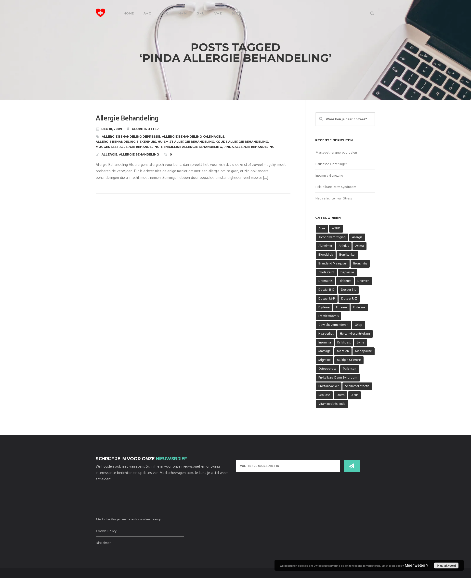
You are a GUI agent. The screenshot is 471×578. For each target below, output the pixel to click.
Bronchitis (360, 263)
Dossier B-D (326, 289)
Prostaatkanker (328, 386)
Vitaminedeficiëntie (331, 404)
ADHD (336, 228)
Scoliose (324, 395)
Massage (324, 351)
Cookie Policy (106, 531)
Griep (358, 325)
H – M (182, 13)
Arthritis (344, 246)
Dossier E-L (348, 289)
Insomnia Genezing (329, 176)
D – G (165, 13)
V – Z (218, 13)
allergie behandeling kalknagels (193, 136)
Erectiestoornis (328, 316)
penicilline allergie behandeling (191, 147)
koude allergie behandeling (242, 142)
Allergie (109, 154)
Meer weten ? (416, 565)
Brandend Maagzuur (332, 263)
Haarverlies (326, 333)
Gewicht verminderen (333, 325)
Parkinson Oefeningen (331, 164)
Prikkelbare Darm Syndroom (335, 187)
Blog (236, 13)
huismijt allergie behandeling (186, 142)
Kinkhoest (344, 342)
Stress (340, 395)
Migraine (324, 360)
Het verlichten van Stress (333, 198)
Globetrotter (145, 129)
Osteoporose (327, 368)
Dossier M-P (326, 298)
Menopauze (363, 351)
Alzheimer (325, 246)
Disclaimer (103, 543)
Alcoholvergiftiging (332, 237)
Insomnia (324, 342)
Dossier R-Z (349, 298)
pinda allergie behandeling (249, 147)
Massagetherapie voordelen (336, 153)
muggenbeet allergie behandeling (127, 147)
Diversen (363, 281)
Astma (359, 246)
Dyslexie (324, 307)
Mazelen (343, 351)
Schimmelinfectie (357, 386)
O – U (200, 13)
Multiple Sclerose (349, 360)
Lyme (360, 342)
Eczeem (341, 307)
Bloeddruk (325, 254)
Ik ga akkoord (446, 565)
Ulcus (354, 395)
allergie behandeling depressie (131, 136)
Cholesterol (326, 272)
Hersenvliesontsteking (355, 333)
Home (129, 13)
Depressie (347, 272)
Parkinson (349, 368)
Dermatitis (325, 281)
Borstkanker (347, 254)
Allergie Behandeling (127, 118)
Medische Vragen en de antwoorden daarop (128, 519)
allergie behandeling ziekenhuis (126, 142)
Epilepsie (359, 307)
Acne (322, 228)
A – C (147, 13)
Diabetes (345, 281)
